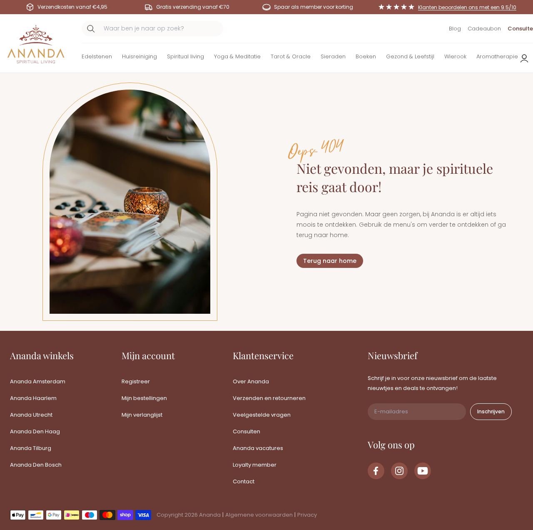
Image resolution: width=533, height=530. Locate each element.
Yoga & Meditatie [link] (237, 56)
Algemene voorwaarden (259, 515)
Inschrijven (491, 411)
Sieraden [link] (333, 56)
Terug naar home (329, 261)
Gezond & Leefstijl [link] (410, 56)
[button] (97, 58)
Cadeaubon (484, 28)
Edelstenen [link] (97, 56)
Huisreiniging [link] (139, 56)
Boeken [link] (366, 56)
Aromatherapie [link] (497, 56)
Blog (455, 28)
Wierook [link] (455, 56)
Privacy (307, 515)
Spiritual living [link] (185, 56)
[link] (376, 470)
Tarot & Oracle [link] (291, 56)
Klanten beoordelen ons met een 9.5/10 (467, 7)
